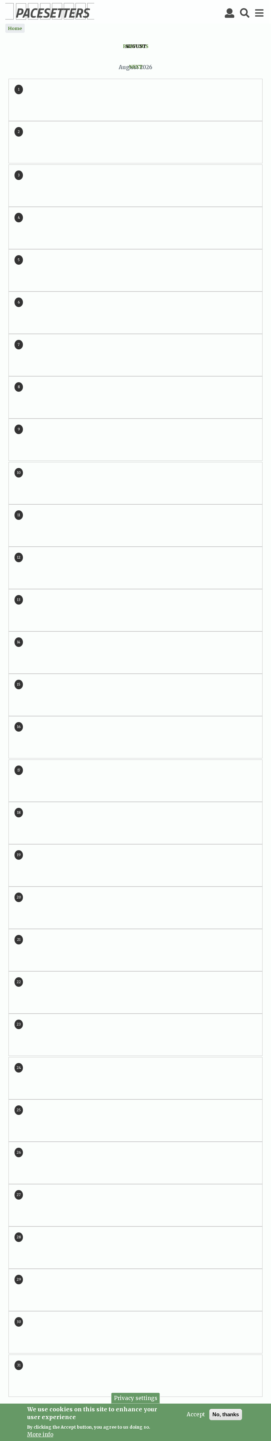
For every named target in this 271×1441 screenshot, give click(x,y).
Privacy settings (135, 1397)
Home (15, 28)
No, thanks (225, 1414)
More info (40, 1434)
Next (136, 67)
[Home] (49, 11)
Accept (196, 1414)
